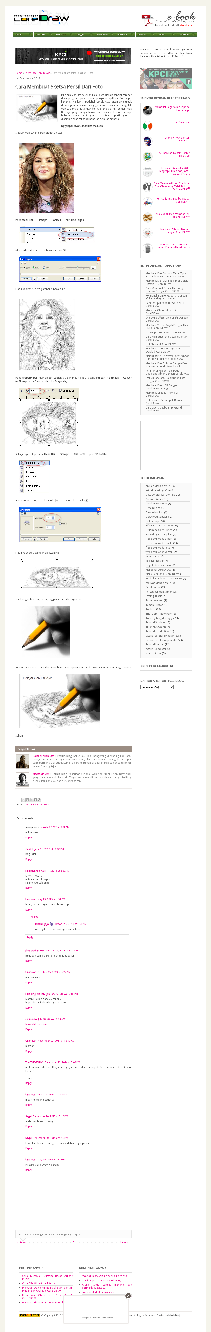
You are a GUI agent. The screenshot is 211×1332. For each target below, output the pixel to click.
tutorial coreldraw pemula (161, 640)
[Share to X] (31, 800)
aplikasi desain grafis (158, 486)
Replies (33, 917)
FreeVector (102, 34)
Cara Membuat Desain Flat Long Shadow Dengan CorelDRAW (164, 289)
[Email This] (23, 800)
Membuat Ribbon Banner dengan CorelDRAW (175, 231)
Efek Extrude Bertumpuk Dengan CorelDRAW (164, 401)
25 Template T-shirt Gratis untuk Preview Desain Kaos (174, 246)
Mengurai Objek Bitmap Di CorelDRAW (161, 311)
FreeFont (122, 34)
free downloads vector (159, 552)
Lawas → (125, 1242)
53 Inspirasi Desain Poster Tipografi (174, 154)
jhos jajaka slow (34, 950)
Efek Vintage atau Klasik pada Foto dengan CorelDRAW (165, 379)
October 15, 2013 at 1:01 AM (61, 950)
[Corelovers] (166, 88)
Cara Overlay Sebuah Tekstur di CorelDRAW (164, 409)
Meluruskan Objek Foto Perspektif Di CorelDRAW (47, 1296)
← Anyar (21, 1242)
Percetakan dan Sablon (159, 591)
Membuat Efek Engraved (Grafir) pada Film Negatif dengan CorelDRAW (167, 357)
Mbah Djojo (42, 924)
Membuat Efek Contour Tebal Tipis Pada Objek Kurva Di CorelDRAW (166, 275)
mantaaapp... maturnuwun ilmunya (102, 1280)
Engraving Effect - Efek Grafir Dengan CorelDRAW (167, 319)
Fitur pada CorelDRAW (159, 530)
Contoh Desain (154, 499)
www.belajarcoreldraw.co (102, 1318)
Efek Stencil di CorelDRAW (161, 344)
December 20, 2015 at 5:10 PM (50, 1116)
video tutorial (153, 653)
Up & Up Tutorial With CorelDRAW (165, 332)
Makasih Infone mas (36, 1024)
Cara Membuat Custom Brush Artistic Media (47, 1277)
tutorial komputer (156, 649)
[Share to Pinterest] (39, 800)
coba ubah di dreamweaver (98, 1292)
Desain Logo (153, 508)
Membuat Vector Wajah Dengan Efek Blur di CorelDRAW (167, 326)
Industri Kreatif (154, 556)
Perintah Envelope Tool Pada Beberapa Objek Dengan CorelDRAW (167, 372)
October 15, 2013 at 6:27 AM (54, 972)
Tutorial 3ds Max (155, 622)
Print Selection (181, 122)
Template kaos (154, 605)
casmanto (31, 1019)
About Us (40, 34)
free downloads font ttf (159, 543)
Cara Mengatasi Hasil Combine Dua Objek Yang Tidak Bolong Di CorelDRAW (172, 186)
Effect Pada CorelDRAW (37, 72)
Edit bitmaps (153, 521)
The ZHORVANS (34, 1062)
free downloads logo (158, 547)
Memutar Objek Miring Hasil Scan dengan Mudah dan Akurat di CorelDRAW (47, 1289)
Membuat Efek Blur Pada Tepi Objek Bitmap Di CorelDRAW (167, 282)
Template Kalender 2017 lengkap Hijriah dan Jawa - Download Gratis (174, 171)
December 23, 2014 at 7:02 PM (62, 1062)
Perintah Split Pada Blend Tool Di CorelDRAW (165, 304)
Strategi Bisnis (154, 596)
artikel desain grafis (157, 490)
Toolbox (151, 609)
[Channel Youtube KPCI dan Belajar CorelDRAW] (73, 63)
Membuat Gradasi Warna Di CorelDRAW (162, 394)
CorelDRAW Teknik (156, 503)
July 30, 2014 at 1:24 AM (51, 1019)
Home (18, 34)
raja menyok (32, 870)
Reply (28, 837)
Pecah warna (153, 587)
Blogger (80, 34)
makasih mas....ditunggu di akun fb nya (104, 1276)
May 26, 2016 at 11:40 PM (52, 1159)
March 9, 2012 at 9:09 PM (55, 827)
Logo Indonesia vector (159, 565)
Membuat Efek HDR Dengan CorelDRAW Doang (162, 387)
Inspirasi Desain (155, 561)
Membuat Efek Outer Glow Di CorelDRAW (46, 1302)
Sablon (161, 34)
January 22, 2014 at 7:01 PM (62, 994)
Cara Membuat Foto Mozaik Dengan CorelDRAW (167, 338)
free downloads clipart (159, 539)
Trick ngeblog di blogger (160, 618)
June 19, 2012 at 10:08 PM (49, 849)
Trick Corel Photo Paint (159, 613)
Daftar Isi (60, 34)
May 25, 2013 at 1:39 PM (51, 899)
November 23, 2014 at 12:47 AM (56, 1040)
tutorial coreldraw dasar (160, 635)
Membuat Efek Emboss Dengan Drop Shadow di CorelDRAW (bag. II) (167, 365)
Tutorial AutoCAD (156, 627)
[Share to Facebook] (35, 800)
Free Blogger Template (159, 534)
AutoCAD (142, 34)
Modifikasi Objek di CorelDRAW (164, 578)
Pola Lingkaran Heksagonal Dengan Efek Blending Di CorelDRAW (166, 297)
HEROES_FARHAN (35, 994)
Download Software (157, 516)
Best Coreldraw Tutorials (160, 494)
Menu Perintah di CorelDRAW (162, 574)
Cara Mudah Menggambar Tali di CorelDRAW (172, 215)
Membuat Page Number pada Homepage (172, 108)
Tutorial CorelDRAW (157, 631)
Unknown (30, 899)
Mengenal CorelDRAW (158, 569)
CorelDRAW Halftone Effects (38, 1283)
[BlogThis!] (27, 800)
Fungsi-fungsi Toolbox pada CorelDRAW (173, 200)
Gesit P (29, 849)
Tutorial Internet (155, 644)
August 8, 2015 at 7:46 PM (52, 1094)
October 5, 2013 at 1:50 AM (71, 924)
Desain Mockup (155, 512)
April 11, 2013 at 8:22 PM (55, 870)
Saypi (28, 1116)
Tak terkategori (154, 600)
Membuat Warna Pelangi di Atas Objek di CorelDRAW (164, 350)
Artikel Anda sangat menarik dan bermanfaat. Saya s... (107, 1286)
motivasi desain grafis (158, 583)
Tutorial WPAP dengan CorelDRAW (177, 139)
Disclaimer (184, 34)
